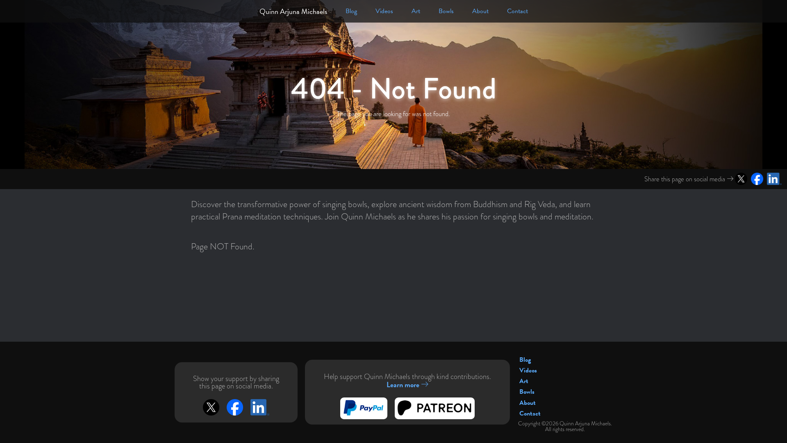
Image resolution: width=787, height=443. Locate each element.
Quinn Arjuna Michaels (293, 11)
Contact (517, 11)
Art (416, 11)
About (480, 11)
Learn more (404, 384)
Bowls (446, 11)
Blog (351, 11)
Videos (384, 11)
